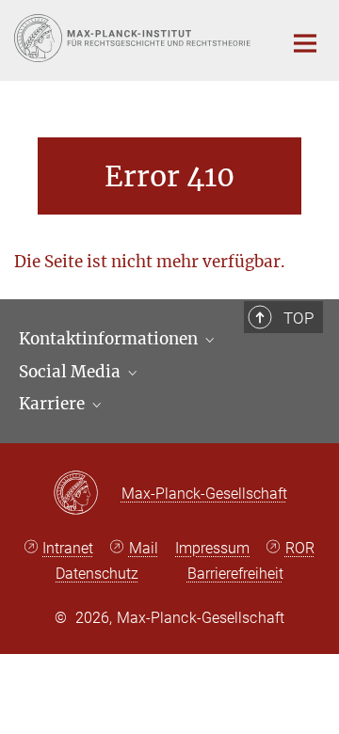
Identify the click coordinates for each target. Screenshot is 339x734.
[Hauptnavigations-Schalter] (305, 43)
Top (298, 318)
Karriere (54, 403)
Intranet (67, 548)
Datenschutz (97, 573)
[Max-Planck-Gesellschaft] (87, 494)
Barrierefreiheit (235, 573)
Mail (143, 548)
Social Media (71, 371)
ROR (300, 548)
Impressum (212, 548)
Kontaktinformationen (110, 338)
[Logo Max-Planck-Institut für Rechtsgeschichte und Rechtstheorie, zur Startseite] (134, 38)
